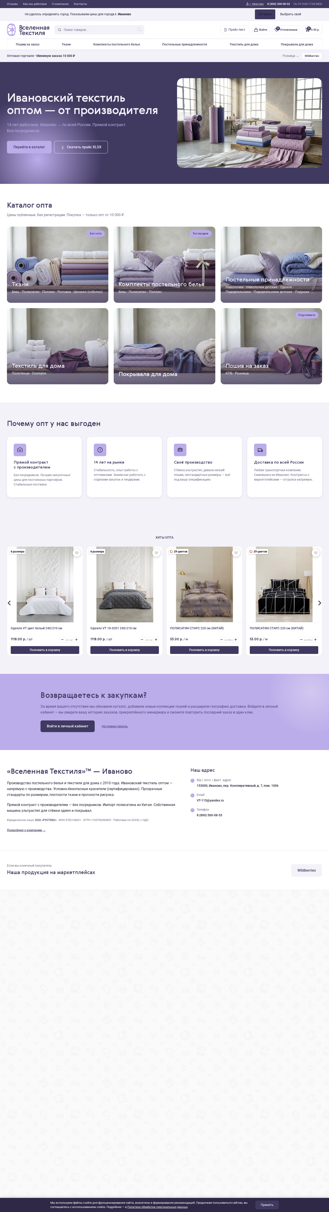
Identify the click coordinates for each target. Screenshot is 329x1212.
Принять (267, 1205)
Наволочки (235, 287)
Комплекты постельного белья (116, 44)
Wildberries (312, 56)
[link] (255, 4)
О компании (60, 4)
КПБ (229, 373)
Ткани (66, 44)
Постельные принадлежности (184, 44)
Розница (242, 373)
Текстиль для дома (244, 44)
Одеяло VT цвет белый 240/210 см (36, 628)
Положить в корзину (45, 650)
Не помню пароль (115, 726)
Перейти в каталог (29, 147)
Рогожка (64, 292)
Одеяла (286, 287)
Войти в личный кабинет (67, 726)
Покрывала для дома (297, 44)
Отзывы (12, 4)
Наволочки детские (262, 287)
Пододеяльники (238, 292)
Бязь (15, 292)
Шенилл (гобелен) (88, 292)
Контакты (80, 4)
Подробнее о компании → (26, 830)
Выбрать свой (290, 14)
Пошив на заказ (27, 44)
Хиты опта (164, 537)
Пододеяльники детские (273, 292)
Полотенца (20, 373)
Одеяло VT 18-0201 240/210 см (113, 628)
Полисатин (31, 292)
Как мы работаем (35, 4)
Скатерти (39, 373)
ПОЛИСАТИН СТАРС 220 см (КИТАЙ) (197, 628)
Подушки (302, 292)
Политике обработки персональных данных (157, 1207)
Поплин (48, 292)
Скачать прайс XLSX (84, 147)
